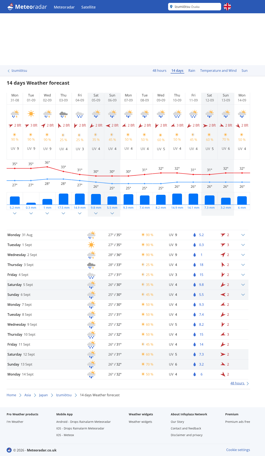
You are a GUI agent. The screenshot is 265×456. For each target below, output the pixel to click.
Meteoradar (64, 7)
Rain (191, 70)
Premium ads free (237, 422)
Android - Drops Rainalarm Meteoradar (83, 422)
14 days (177, 70)
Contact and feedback (186, 428)
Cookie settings (238, 449)
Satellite (88, 7)
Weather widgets (140, 422)
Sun (245, 70)
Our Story (177, 422)
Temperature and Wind (218, 70)
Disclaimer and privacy (186, 435)
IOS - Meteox (65, 435)
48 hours (159, 70)
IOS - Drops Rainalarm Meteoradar (80, 428)
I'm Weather (15, 422)
